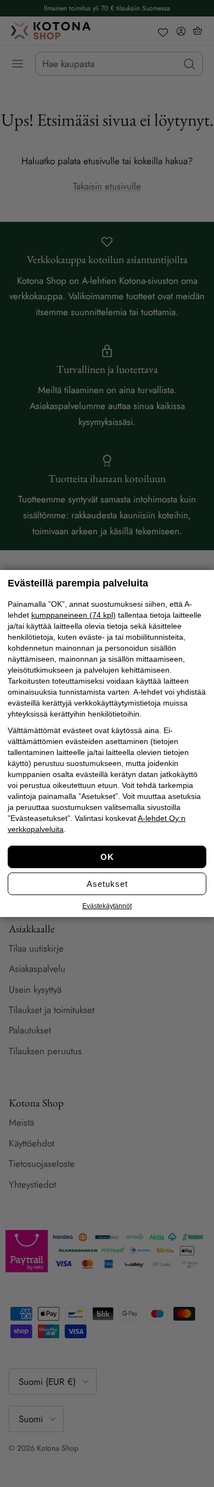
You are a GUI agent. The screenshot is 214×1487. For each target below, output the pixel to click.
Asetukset (107, 883)
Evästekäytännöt (107, 906)
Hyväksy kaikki (107, 857)
